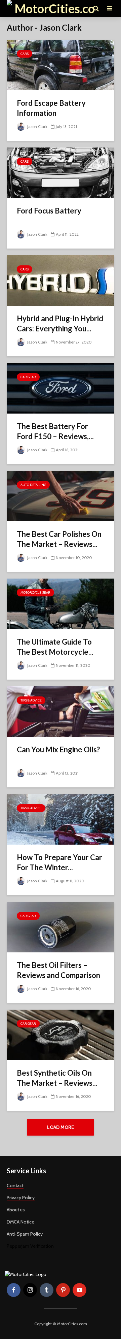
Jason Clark (36, 126)
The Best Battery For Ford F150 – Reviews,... (55, 431)
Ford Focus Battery (49, 210)
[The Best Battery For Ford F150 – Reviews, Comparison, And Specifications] (60, 388)
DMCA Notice (20, 1222)
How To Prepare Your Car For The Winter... (59, 862)
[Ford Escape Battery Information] (60, 64)
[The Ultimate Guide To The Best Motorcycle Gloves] (60, 603)
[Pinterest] (63, 1290)
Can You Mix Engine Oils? (58, 749)
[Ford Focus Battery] (60, 172)
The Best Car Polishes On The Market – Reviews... (59, 539)
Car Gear (28, 377)
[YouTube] (79, 1290)
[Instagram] (30, 1290)
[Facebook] (14, 1290)
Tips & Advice (31, 700)
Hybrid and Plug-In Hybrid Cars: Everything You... (60, 323)
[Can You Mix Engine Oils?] (60, 711)
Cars (25, 54)
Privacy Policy (21, 1198)
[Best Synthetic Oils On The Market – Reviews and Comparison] (60, 1034)
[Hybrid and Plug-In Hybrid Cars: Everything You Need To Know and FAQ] (60, 280)
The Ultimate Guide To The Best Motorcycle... (55, 646)
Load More (60, 1127)
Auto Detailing (33, 485)
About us (16, 1210)
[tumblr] (46, 1290)
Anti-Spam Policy (25, 1234)
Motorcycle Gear (35, 592)
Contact (15, 1185)
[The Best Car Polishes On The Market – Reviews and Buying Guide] (60, 495)
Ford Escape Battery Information (51, 108)
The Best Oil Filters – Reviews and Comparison (58, 970)
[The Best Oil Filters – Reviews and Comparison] (60, 926)
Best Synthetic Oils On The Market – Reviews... (57, 1077)
